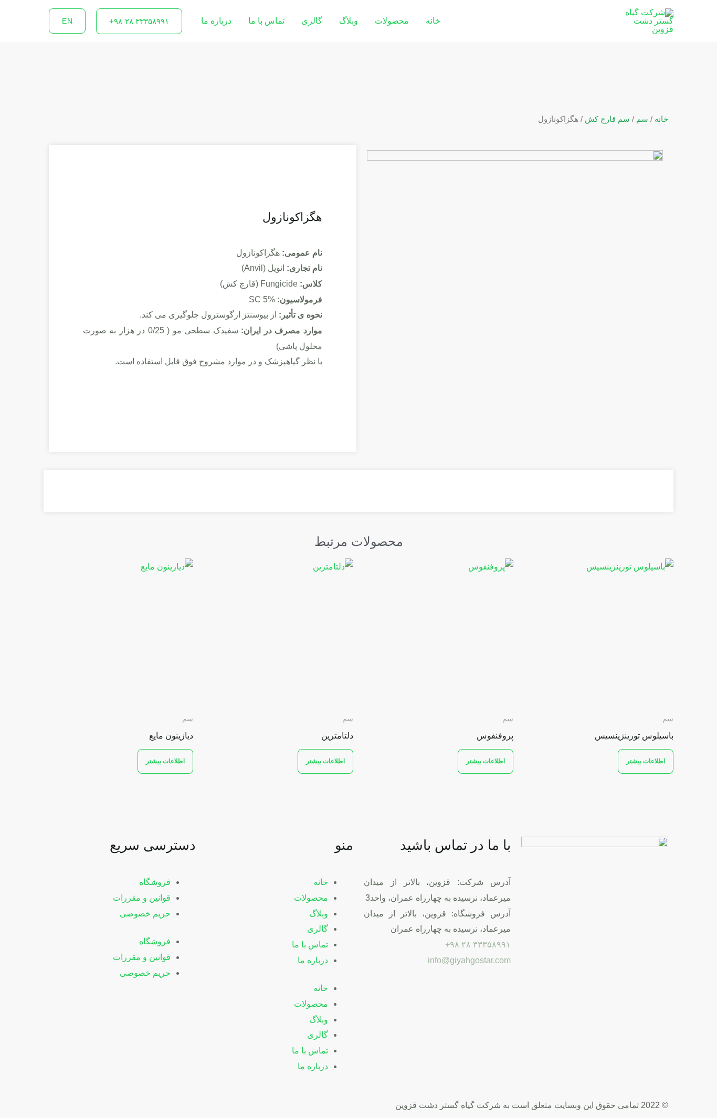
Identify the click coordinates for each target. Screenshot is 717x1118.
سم (642, 119)
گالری (311, 20)
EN (67, 21)
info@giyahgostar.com (469, 960)
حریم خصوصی (145, 913)
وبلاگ (348, 20)
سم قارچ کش (607, 119)
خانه (433, 20)
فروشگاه (155, 882)
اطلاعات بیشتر (646, 761)
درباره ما (216, 20)
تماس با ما (266, 20)
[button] (139, 21)
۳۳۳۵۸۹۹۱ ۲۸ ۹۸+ (478, 944)
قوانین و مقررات (142, 897)
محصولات (392, 20)
